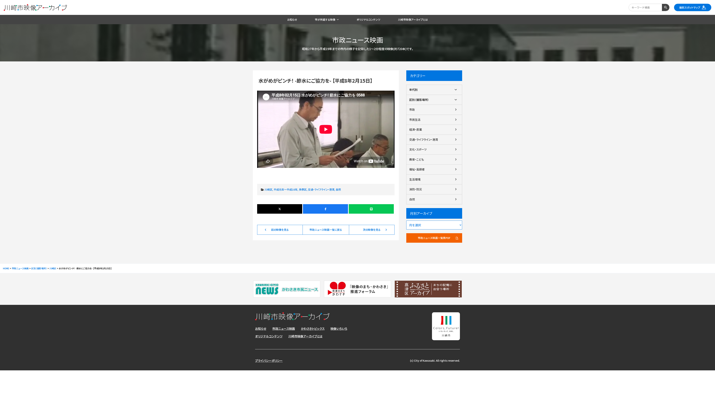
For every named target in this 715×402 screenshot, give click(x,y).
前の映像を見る (280, 230)
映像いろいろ (339, 328)
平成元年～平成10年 (286, 189)
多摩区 (303, 189)
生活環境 (414, 179)
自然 (338, 189)
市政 (412, 109)
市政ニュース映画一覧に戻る (325, 230)
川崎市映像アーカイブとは (305, 336)
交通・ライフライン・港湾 (321, 189)
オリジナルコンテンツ (268, 336)
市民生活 (414, 120)
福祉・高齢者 (417, 169)
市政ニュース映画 (283, 328)
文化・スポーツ (418, 149)
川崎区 (268, 189)
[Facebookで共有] (325, 209)
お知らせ (260, 328)
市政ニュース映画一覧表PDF (434, 238)
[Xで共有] (279, 209)
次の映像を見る (372, 230)
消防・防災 (415, 189)
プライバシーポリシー (269, 360)
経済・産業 (415, 129)
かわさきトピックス (313, 328)
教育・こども (416, 159)
